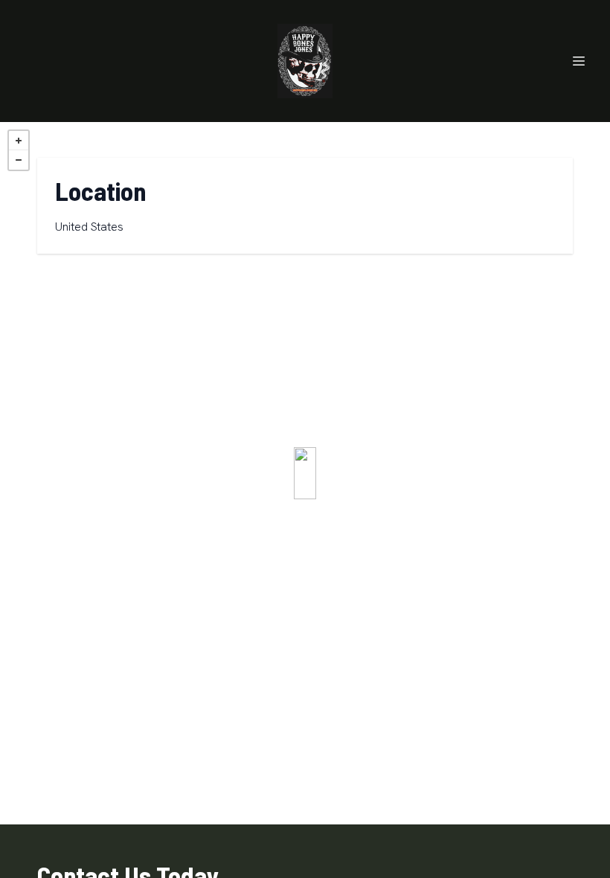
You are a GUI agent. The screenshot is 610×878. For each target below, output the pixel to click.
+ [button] (18, 140)
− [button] (18, 160)
